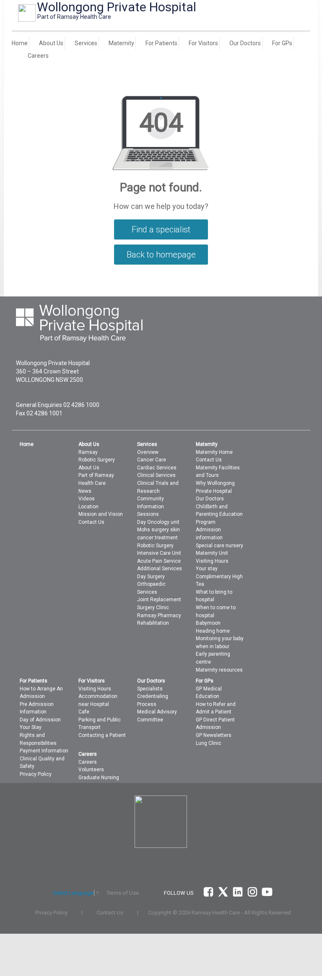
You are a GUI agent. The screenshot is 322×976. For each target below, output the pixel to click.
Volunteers (91, 770)
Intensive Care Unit (159, 553)
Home (20, 43)
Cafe (83, 712)
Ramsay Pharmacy (159, 615)
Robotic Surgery (96, 460)
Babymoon (208, 623)
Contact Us (91, 522)
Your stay (207, 569)
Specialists (150, 689)
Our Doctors (245, 43)
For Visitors (203, 43)
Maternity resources (219, 670)
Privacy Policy (36, 774)
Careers (38, 55)
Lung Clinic (208, 743)
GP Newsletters (213, 735)
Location (88, 507)
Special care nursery (219, 546)
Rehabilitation (153, 623)
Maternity (121, 43)
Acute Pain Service (159, 561)
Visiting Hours (94, 689)
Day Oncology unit (158, 522)
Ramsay (88, 452)
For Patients (161, 43)
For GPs (282, 43)
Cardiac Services (157, 468)
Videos (86, 499)
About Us (51, 43)
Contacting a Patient (102, 735)
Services (86, 43)
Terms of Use (122, 893)
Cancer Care (151, 460)
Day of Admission (40, 720)
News (84, 491)
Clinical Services (156, 475)
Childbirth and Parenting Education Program (219, 514)
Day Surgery (151, 576)
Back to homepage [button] (161, 255)
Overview (147, 452)
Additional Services (159, 569)
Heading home (213, 631)
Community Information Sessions (150, 506)
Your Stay (31, 727)
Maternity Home (214, 452)
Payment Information (44, 751)
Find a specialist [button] (161, 229)
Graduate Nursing (98, 777)
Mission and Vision (100, 514)
